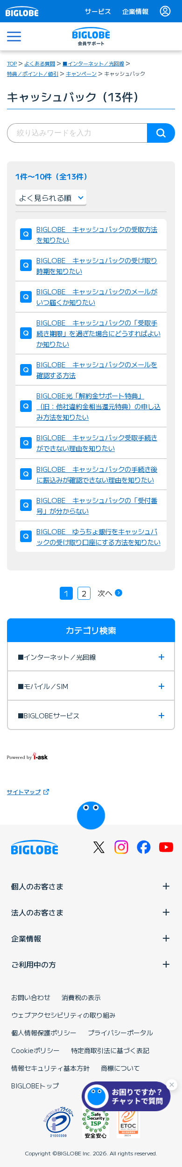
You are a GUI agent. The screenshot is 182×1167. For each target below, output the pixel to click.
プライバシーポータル (120, 1032)
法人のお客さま (37, 912)
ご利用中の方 (33, 964)
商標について (120, 1068)
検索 (161, 133)
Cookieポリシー (35, 1050)
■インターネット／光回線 (93, 63)
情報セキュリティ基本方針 (50, 1068)
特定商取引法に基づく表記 (110, 1050)
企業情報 (135, 11)
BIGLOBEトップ (35, 1085)
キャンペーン (81, 73)
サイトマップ (24, 792)
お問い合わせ (30, 997)
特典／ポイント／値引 (32, 73)
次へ (105, 592)
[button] (128, 1096)
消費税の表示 (81, 997)
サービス (98, 11)
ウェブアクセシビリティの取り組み (63, 1015)
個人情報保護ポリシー (44, 1032)
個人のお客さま (37, 886)
